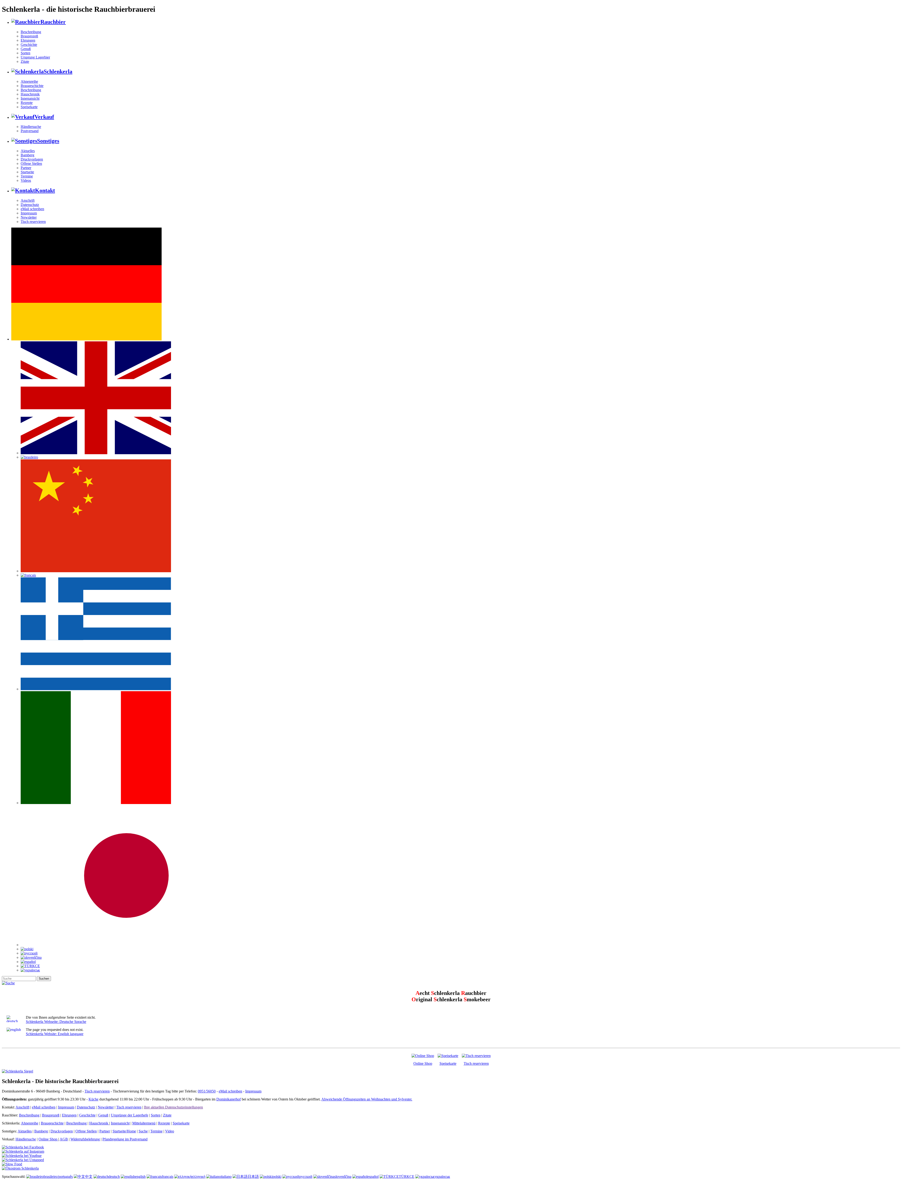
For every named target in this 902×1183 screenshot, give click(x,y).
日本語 (253, 1177)
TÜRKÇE (406, 1177)
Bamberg (27, 155)
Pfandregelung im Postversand (125, 1139)
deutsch (114, 1177)
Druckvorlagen (32, 159)
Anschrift (28, 200)
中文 (89, 1177)
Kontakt (45, 190)
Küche (93, 1099)
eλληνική (198, 1177)
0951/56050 (207, 1091)
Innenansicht (30, 98)
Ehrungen (28, 40)
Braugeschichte (32, 86)
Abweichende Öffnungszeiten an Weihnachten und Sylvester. (366, 1099)
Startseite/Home (124, 1131)
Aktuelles (28, 151)
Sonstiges (48, 141)
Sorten (25, 53)
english (140, 1177)
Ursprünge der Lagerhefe (129, 1115)
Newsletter (29, 217)
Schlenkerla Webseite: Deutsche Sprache (56, 1022)
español (373, 1177)
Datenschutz (30, 205)
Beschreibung (31, 32)
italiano (226, 1177)
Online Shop (422, 1063)
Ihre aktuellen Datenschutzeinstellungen (173, 1107)
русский (305, 1177)
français (167, 1177)
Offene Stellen (31, 164)
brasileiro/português (58, 1177)
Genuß (26, 49)
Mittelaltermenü (144, 1123)
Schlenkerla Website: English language (54, 1034)
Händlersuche (31, 127)
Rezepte (27, 103)
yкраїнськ (442, 1177)
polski (276, 1177)
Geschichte (29, 45)
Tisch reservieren (33, 222)
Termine (27, 176)
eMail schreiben (32, 209)
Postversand (30, 131)
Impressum (29, 213)
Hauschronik (30, 94)
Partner (26, 168)
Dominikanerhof (228, 1099)
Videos (26, 180)
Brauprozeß (29, 36)
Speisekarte (29, 107)
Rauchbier (53, 22)
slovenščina (342, 1177)
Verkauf (44, 117)
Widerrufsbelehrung (85, 1139)
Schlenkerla (58, 71)
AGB (64, 1139)
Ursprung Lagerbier (35, 57)
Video (169, 1131)
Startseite (27, 172)
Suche (143, 1131)
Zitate (25, 61)
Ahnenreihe (29, 81)
